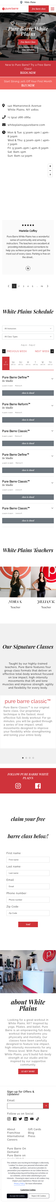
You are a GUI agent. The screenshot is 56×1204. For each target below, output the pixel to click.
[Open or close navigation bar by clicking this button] (52, 8)
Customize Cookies (28, 1190)
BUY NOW (28, 85)
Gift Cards (34, 1129)
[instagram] (18, 788)
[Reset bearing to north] (50, 175)
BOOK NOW (28, 72)
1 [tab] (23, 758)
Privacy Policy (19, 1184)
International (15, 1136)
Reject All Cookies (39, 1196)
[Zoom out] (50, 170)
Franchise (13, 1132)
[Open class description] (52, 379)
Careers (12, 1139)
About (11, 1129)
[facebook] (38, 788)
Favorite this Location (30, 23)
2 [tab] (26, 758)
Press (31, 1136)
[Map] (28, 184)
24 (42, 286)
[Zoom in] (50, 166)
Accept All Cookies (17, 1196)
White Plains (30, 2)
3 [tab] (29, 758)
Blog (31, 1132)
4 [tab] (33, 758)
